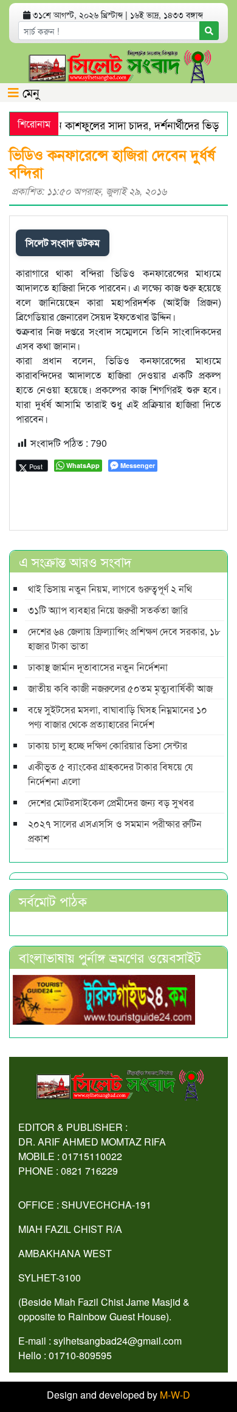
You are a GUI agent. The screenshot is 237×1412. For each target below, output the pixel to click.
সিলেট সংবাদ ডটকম (63, 242)
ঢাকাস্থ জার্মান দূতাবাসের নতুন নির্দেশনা (98, 667)
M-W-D (175, 1395)
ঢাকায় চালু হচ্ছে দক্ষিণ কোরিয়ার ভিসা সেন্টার (107, 745)
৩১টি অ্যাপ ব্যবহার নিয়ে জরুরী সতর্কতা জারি (108, 610)
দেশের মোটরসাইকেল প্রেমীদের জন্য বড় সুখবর (111, 802)
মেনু (29, 92)
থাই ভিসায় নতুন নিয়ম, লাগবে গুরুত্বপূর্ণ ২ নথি (110, 589)
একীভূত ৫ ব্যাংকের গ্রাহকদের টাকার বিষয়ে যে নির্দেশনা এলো (110, 773)
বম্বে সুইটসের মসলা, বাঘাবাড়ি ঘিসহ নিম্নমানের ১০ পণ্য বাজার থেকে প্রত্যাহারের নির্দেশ (117, 716)
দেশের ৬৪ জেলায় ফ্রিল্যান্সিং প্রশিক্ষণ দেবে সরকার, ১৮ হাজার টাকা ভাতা (124, 638)
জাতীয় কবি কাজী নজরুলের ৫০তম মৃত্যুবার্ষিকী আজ (120, 688)
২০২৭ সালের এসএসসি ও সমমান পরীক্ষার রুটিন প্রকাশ (115, 830)
